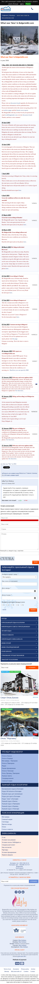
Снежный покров (7, 781)
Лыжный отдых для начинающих (12, 794)
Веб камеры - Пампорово (10, 761)
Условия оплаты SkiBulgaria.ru (11, 842)
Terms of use (7, 969)
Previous (2, 40)
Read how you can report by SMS (19, 370)
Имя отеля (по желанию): (10, 581)
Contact (32, 971)
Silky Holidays (22, 940)
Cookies (26, 971)
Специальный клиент (8, 845)
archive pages (8, 110)
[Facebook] (16, 892)
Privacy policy (25, 969)
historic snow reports (22, 110)
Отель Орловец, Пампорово (11, 773)
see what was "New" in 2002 (8, 464)
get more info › (22, 956)
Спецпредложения (7, 778)
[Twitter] (19, 892)
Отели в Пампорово (8, 763)
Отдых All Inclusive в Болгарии (11, 791)
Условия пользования (8, 840)
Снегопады (5, 822)
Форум (4, 766)
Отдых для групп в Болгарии (11, 796)
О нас (4, 837)
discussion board (15, 103)
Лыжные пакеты (7, 776)
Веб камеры (5, 817)
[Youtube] (23, 892)
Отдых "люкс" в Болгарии (10, 799)
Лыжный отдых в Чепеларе (10, 809)
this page (14, 339)
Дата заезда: (6, 588)
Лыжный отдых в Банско (9, 801)
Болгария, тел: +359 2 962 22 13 (19, 863)
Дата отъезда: (7, 595)
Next (36, 40)
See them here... (19, 390)
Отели (4, 827)
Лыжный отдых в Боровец (10, 806)
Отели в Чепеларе (8, 771)
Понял (28, 4)
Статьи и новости (7, 829)
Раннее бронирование (9, 768)
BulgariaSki (19, 866)
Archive (33, 969)
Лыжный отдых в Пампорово (11, 804)
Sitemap (6, 971)
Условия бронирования (9, 852)
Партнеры (5, 850)
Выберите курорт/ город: (10, 574)
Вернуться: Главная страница (28, 473)
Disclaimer (16, 969)
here (20, 190)
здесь (22, 4)
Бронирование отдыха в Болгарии (12, 789)
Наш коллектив (6, 847)
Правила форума (7, 855)
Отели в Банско (7, 756)
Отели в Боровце (7, 758)
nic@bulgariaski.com (11, 115)
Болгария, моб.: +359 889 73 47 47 (19, 864)
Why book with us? (16, 971)
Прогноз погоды (7, 824)
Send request (19, 868)
